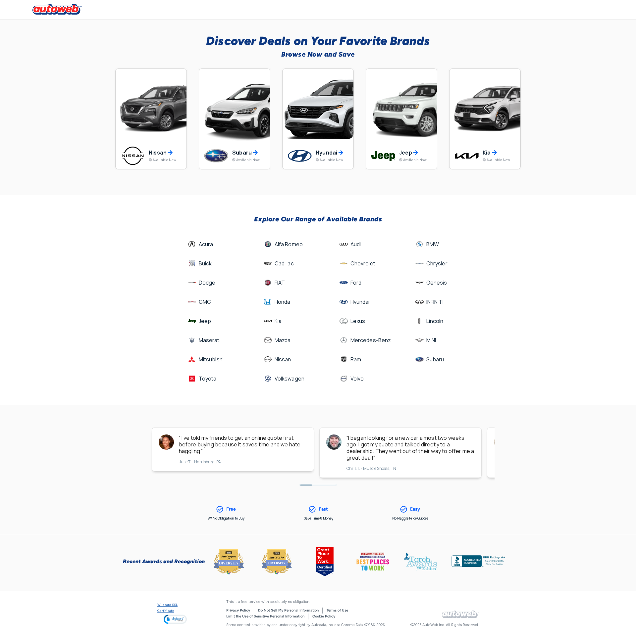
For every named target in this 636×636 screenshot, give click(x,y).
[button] (175, 619)
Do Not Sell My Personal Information (288, 610)
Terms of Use (337, 610)
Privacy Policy (238, 610)
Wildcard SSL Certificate (167, 608)
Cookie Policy (323, 616)
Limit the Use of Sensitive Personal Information (265, 616)
